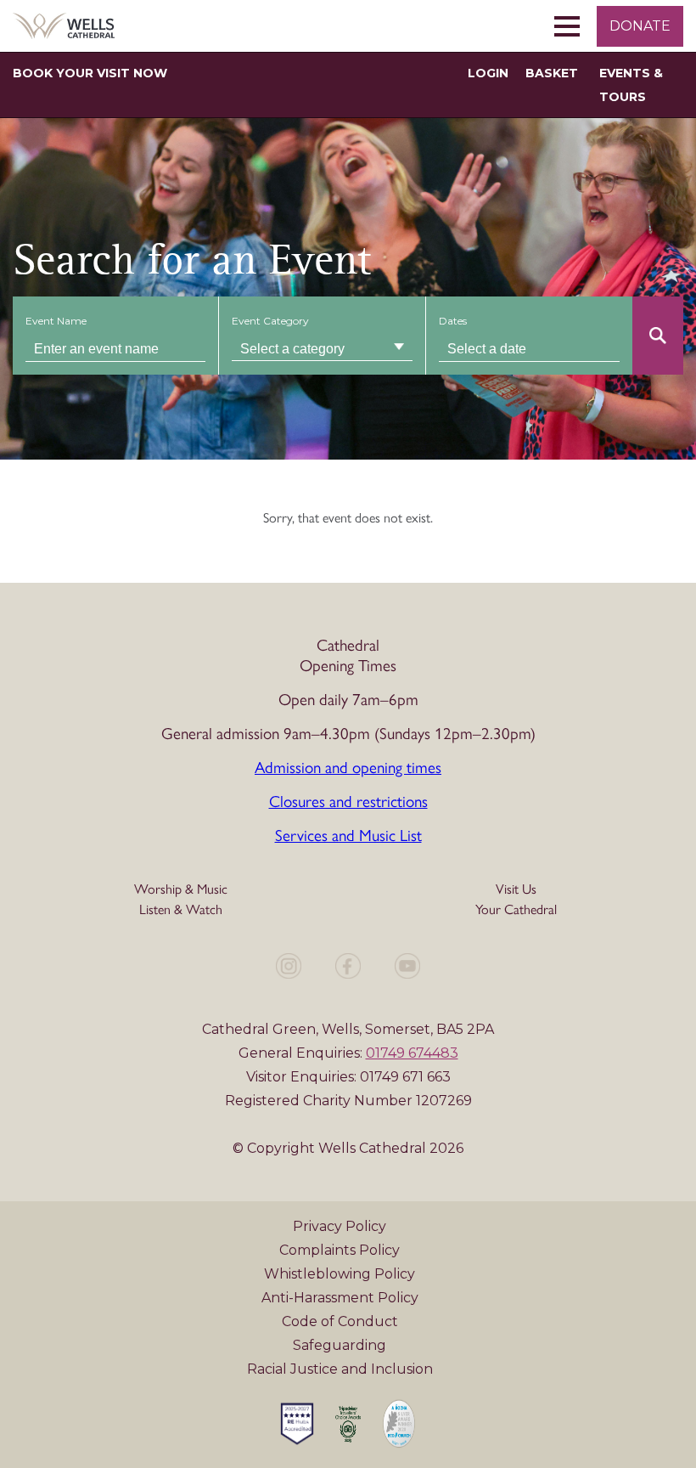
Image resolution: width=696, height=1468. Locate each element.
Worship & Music (180, 888)
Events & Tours (631, 84)
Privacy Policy (339, 1226)
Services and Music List (348, 834)
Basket (551, 73)
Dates (453, 320)
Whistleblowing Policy (339, 1274)
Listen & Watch (180, 908)
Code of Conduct (340, 1321)
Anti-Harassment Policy (339, 1298)
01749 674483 (412, 1053)
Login (488, 73)
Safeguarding (339, 1345)
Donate (640, 26)
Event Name (56, 320)
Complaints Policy (339, 1250)
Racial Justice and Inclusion (340, 1369)
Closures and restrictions (348, 800)
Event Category (270, 320)
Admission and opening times (348, 766)
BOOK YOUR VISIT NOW (90, 73)
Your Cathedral (516, 908)
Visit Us (516, 888)
